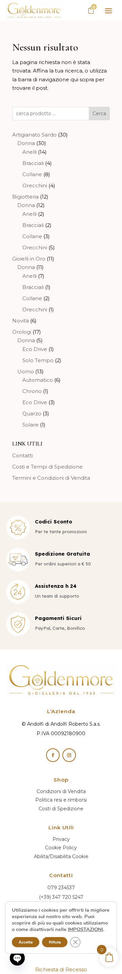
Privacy (61, 839)
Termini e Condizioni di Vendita (51, 478)
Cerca (99, 113)
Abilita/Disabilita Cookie (61, 856)
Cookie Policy (61, 848)
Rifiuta (55, 942)
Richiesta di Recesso (61, 969)
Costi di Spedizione (61, 809)
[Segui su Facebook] (53, 755)
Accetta (26, 942)
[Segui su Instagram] (69, 755)
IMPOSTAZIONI (85, 929)
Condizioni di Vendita (61, 791)
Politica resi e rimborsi (61, 800)
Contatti (22, 455)
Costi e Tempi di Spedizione (47, 466)
